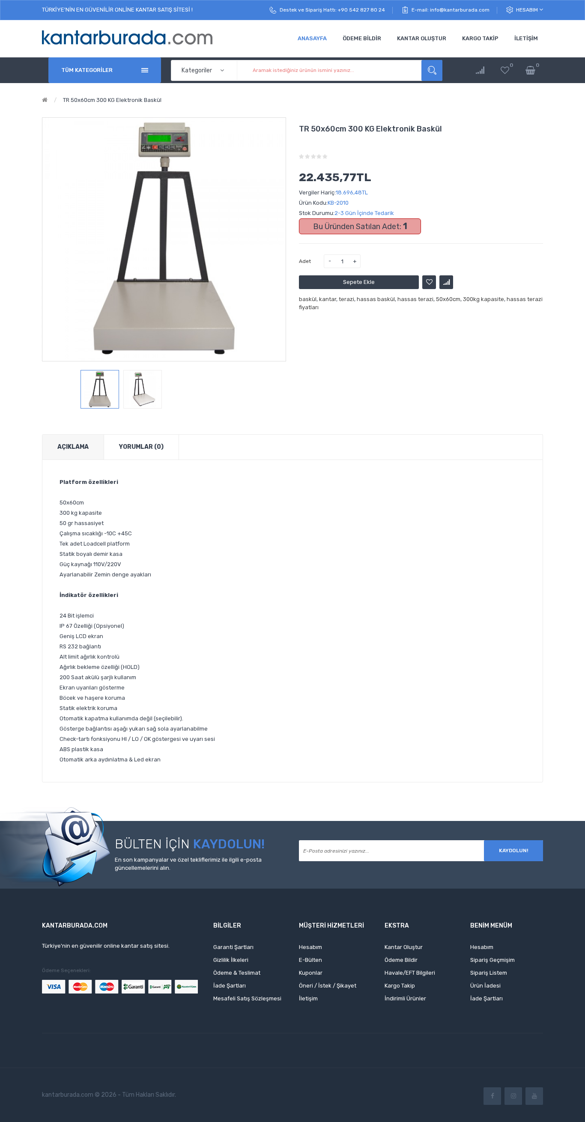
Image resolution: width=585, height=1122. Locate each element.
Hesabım (527, 10)
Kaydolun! (513, 850)
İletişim (308, 998)
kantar (327, 299)
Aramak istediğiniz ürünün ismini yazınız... (431, 70)
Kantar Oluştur (404, 947)
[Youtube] (534, 1096)
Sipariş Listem (488, 973)
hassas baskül (376, 299)
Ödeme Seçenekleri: (66, 970)
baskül (307, 299)
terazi (346, 299)
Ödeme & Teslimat (236, 973)
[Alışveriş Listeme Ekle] (429, 282)
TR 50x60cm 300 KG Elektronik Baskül (112, 100)
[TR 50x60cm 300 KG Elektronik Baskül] (100, 389)
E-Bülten (310, 960)
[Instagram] (513, 1096)
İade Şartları (229, 985)
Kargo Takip (400, 985)
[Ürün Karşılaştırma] (480, 70)
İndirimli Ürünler (405, 998)
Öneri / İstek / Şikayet (327, 985)
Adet (305, 261)
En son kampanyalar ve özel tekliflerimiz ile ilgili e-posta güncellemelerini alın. (188, 863)
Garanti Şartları (233, 947)
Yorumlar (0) (141, 447)
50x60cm (448, 299)
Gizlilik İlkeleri (230, 960)
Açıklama (73, 447)
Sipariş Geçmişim (492, 960)
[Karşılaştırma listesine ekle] (446, 282)
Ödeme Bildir (401, 960)
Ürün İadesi (485, 985)
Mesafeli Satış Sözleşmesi (247, 998)
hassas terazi (415, 299)
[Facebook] (492, 1096)
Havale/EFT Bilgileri (410, 973)
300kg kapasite (483, 299)
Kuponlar (310, 973)
